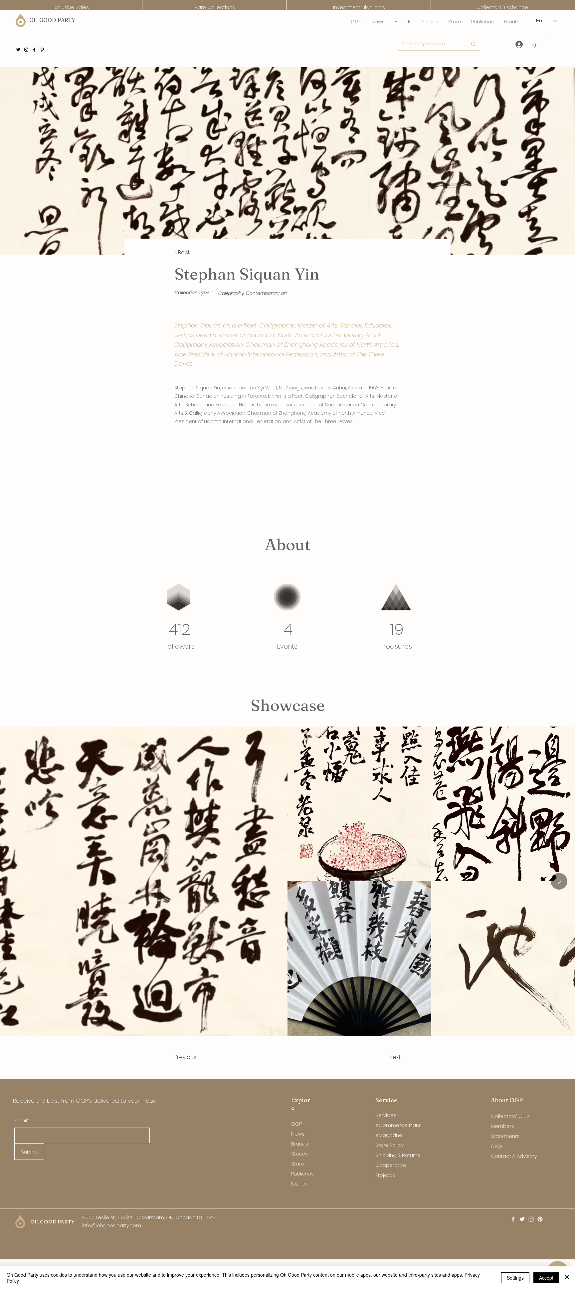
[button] (552, 38)
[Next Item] (559, 881)
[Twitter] (18, 49)
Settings (515, 1277)
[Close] (567, 1278)
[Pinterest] (42, 49)
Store (297, 1163)
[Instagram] (26, 49)
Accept (546, 1277)
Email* (21, 1120)
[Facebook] (34, 49)
